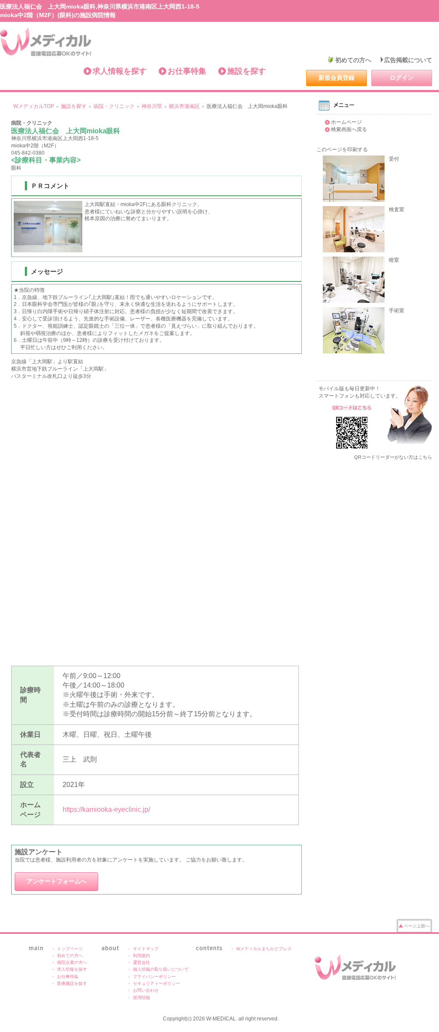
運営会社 (141, 962)
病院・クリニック (114, 106)
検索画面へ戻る (349, 129)
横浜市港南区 (184, 106)
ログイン (402, 77)
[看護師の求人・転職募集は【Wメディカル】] (46, 42)
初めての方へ (353, 60)
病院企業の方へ (72, 962)
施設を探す (246, 71)
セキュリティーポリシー (156, 983)
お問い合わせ (146, 990)
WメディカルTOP (33, 106)
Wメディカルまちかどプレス (264, 948)
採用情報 (141, 997)
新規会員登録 (337, 77)
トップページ (70, 948)
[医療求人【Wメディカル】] (357, 967)
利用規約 (141, 955)
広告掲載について (408, 60)
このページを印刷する (342, 150)
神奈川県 (151, 106)
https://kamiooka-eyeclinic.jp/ (106, 809)
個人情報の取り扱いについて (161, 969)
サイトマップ (146, 948)
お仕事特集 (187, 71)
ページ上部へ (417, 926)
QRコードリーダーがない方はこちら (393, 457)
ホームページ (346, 122)
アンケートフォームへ (57, 881)
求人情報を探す (120, 71)
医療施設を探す (72, 983)
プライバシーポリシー (154, 976)
